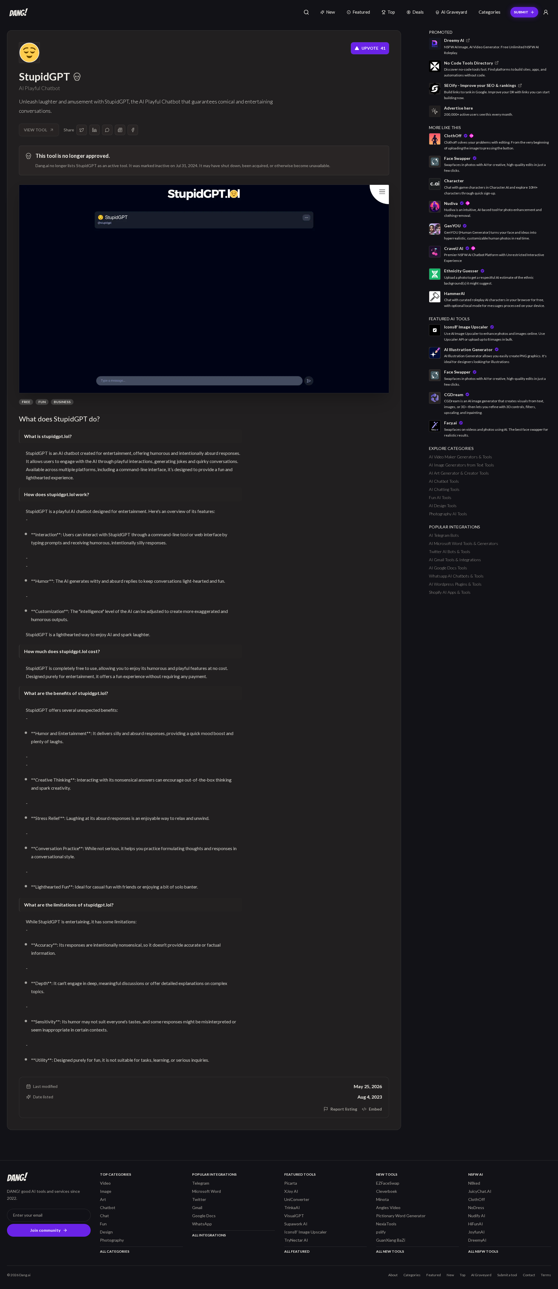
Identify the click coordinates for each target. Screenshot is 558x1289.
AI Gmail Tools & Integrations (455, 559)
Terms (546, 1275)
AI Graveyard (454, 12)
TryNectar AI (296, 1240)
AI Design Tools (443, 505)
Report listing (343, 1108)
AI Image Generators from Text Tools (461, 464)
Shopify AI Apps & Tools (450, 592)
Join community (45, 1230)
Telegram (200, 1183)
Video (105, 1183)
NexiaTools (386, 1223)
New (330, 12)
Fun (42, 402)
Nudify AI (476, 1215)
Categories (489, 12)
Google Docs (204, 1215)
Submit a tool (507, 1275)
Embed (375, 1108)
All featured (297, 1251)
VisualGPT (294, 1215)
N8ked (474, 1183)
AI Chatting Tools (444, 489)
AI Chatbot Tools (444, 481)
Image (105, 1191)
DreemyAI (477, 1240)
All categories (114, 1251)
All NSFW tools (483, 1251)
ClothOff (476, 1199)
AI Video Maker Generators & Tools (460, 456)
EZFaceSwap (387, 1183)
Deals (418, 12)
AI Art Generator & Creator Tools (459, 473)
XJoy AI (291, 1191)
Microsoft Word (206, 1191)
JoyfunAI (476, 1231)
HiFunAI (475, 1223)
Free (26, 402)
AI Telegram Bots (444, 535)
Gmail (197, 1207)
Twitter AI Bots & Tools (449, 551)
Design (106, 1231)
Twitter (199, 1199)
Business (62, 402)
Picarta (290, 1183)
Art (103, 1199)
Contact (529, 1275)
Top (391, 12)
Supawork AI (295, 1223)
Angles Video (388, 1207)
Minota (382, 1199)
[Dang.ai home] (17, 12)
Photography (112, 1240)
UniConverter (296, 1199)
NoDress (476, 1207)
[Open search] (306, 12)
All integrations (209, 1235)
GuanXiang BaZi (390, 1240)
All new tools (390, 1251)
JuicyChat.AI (479, 1191)
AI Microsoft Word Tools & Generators (463, 543)
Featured (361, 12)
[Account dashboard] (546, 12)
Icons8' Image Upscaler (305, 1231)
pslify (381, 1231)
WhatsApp (202, 1223)
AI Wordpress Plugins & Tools (455, 584)
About (393, 1275)
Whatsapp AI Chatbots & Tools (456, 575)
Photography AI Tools (448, 513)
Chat (104, 1215)
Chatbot (107, 1207)
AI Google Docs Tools (448, 567)
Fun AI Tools (440, 497)
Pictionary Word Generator (400, 1215)
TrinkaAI (292, 1207)
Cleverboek (386, 1191)
